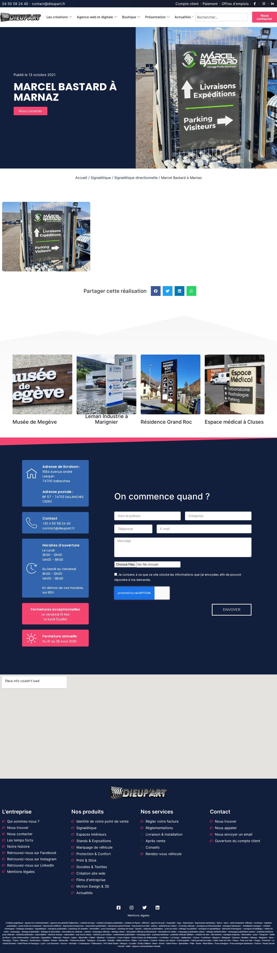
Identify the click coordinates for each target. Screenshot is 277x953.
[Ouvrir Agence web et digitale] (115, 17)
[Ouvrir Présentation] (168, 17)
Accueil (81, 177)
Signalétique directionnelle (136, 177)
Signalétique (101, 177)
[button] (156, 291)
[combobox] (221, 17)
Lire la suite (44, 364)
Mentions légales (139, 915)
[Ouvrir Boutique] (138, 17)
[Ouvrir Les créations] (70, 17)
